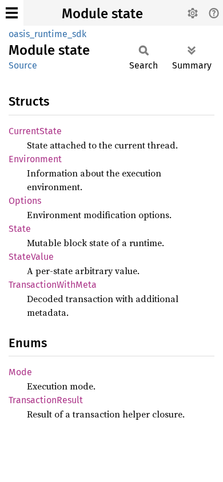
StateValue (31, 256)
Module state (102, 14)
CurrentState (35, 131)
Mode (20, 372)
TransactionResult (46, 400)
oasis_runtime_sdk (47, 34)
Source (23, 65)
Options (25, 200)
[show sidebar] (11, 13)
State (20, 228)
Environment (35, 159)
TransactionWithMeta (53, 284)
